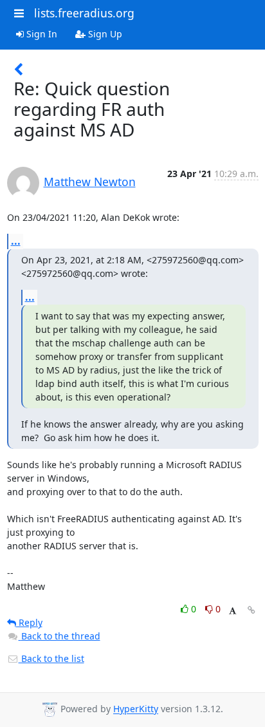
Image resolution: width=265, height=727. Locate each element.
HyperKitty (135, 709)
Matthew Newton (90, 181)
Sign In (40, 34)
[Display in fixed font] (232, 610)
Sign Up (104, 34)
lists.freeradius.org (84, 13)
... (16, 241)
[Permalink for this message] (251, 610)
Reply (29, 622)
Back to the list (51, 658)
